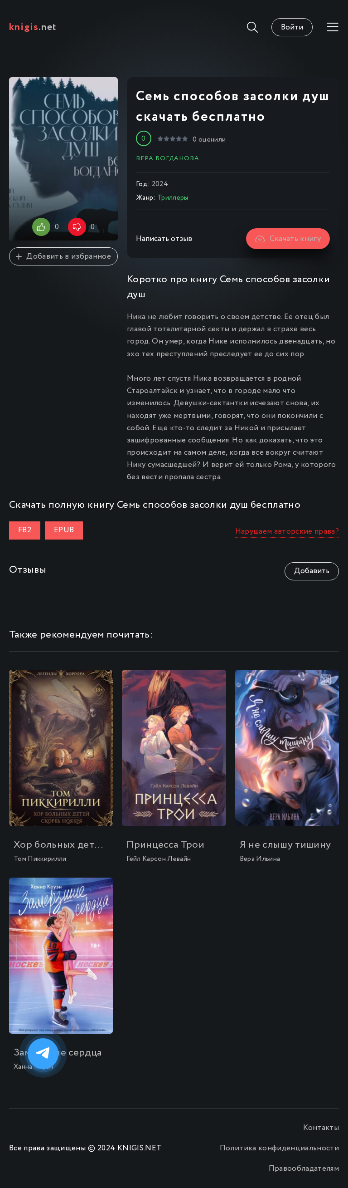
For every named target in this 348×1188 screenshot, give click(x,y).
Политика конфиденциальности (279, 1148)
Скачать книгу (295, 239)
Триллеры (172, 198)
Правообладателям (304, 1168)
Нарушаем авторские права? (287, 531)
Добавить (311, 571)
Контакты (321, 1128)
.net (33, 27)
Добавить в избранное (68, 256)
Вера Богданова (167, 158)
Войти (292, 27)
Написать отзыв (164, 239)
